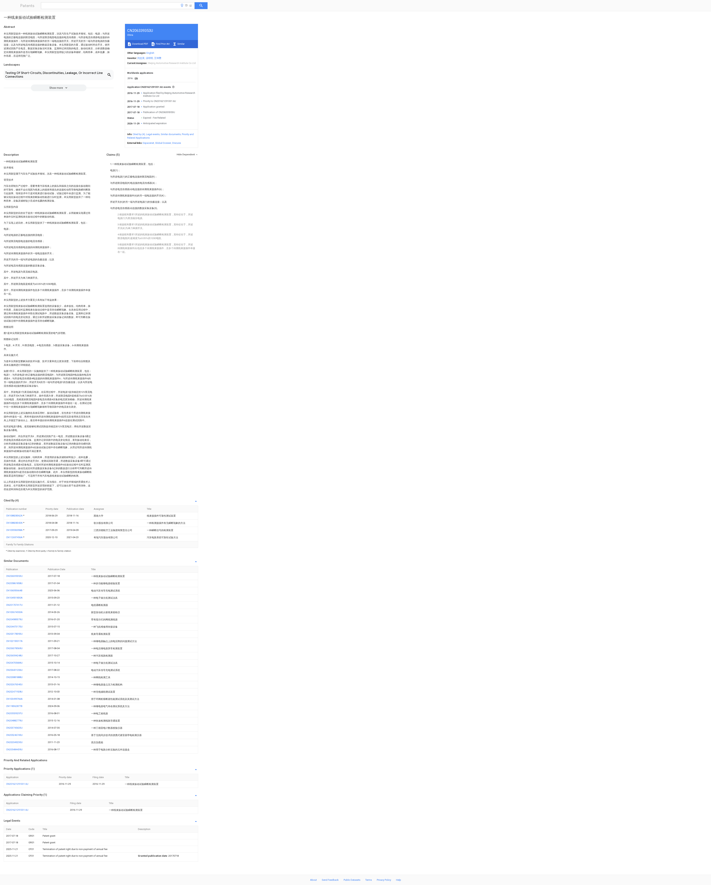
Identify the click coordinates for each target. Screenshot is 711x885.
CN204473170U (14, 626)
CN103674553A (14, 612)
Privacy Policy (384, 880)
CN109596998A (14, 530)
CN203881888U (14, 677)
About (313, 880)
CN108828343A (14, 522)
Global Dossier (163, 143)
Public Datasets (352, 880)
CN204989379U (14, 619)
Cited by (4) (139, 134)
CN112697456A (14, 537)
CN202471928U (14, 691)
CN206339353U (14, 576)
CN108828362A (14, 515)
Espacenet (148, 143)
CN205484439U (14, 749)
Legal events (153, 134)
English (150, 53)
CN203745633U (14, 727)
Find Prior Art (162, 43)
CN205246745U (14, 735)
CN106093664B (14, 590)
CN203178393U (14, 633)
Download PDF (140, 43)
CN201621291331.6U (17, 784)
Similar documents (171, 134)
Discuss (176, 143)
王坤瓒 (157, 58)
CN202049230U (14, 742)
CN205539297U (14, 713)
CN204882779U (14, 720)
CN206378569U (14, 648)
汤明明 (149, 58)
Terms (368, 880)
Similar (181, 43)
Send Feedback (330, 880)
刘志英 (141, 58)
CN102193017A (14, 641)
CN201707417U (14, 605)
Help (398, 880)
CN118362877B (14, 706)
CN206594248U (14, 655)
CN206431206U (14, 670)
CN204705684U (14, 662)
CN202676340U (14, 684)
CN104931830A (14, 597)
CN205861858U (14, 583)
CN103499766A (14, 698)
